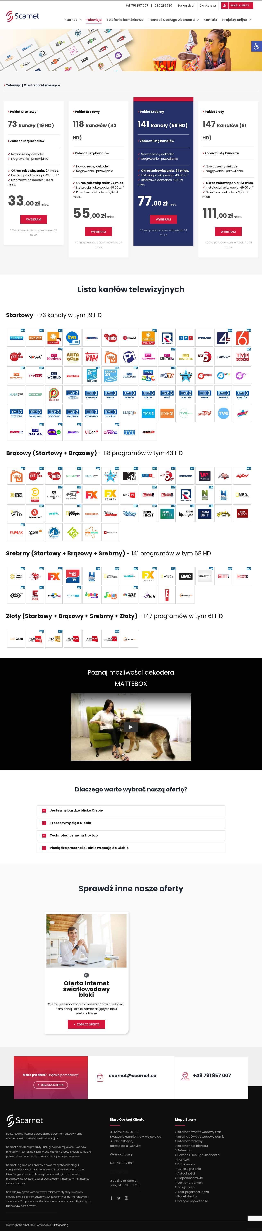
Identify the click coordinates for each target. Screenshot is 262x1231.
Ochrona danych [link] (190, 1182)
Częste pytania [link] (189, 1169)
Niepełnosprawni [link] (190, 1178)
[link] (256, 46)
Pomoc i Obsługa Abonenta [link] (198, 1155)
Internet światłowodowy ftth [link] (199, 1132)
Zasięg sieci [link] (186, 1187)
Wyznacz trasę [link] (121, 1154)
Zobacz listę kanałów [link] (27, 141)
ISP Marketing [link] (60, 1225)
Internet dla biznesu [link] (192, 1146)
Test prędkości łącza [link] (193, 1192)
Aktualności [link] (186, 1173)
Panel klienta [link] (187, 1196)
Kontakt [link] (183, 1159)
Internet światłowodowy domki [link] (200, 1136)
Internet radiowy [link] (189, 1141)
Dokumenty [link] (186, 1164)
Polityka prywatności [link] (193, 1201)
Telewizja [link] (184, 1150)
